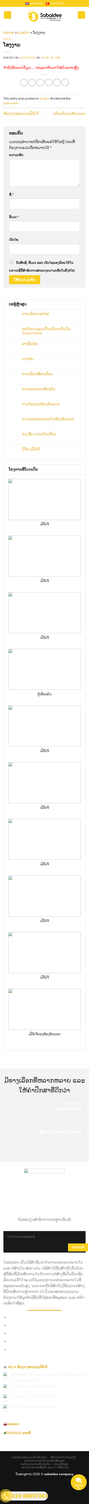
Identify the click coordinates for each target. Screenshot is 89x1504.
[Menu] (7, 15)
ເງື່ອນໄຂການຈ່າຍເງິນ (24, 1325)
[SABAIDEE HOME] (44, 15)
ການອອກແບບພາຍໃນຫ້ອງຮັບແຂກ (48, 419)
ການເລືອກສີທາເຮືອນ (37, 374)
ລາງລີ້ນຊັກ (30, 344)
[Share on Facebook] (32, 82)
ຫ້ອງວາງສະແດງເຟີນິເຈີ (20, 113)
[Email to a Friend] (48, 82)
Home (8, 32)
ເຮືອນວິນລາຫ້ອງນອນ (69, 113)
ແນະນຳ (23, 32)
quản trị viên (50, 57)
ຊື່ (11, 194)
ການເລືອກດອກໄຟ (35, 314)
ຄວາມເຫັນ (16, 155)
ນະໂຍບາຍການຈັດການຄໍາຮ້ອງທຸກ (33, 1333)
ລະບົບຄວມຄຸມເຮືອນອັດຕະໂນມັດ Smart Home (46, 331)
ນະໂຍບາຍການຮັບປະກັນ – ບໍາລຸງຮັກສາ (37, 1341)
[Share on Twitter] (40, 82)
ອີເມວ (14, 217)
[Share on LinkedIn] (65, 82)
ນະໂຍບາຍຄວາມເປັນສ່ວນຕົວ (29, 1317)
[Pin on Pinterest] (57, 82)
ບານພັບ (28, 359)
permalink (10, 103)
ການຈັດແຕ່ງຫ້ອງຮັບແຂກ (41, 404)
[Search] (81, 15)
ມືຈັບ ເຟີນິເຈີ (31, 449)
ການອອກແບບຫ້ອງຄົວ (38, 389)
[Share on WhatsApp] (24, 82)
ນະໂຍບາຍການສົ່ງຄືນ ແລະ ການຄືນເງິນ (37, 1349)
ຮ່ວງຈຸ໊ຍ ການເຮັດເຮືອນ (39, 434)
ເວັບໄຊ (13, 239)
